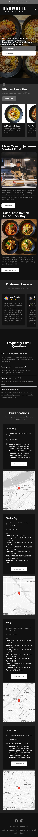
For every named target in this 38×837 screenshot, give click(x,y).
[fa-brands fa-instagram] (21, 820)
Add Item (6, 132)
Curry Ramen (11, 359)
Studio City (10, 395)
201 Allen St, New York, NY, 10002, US (20, 735)
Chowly (22, 833)
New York (17, 395)
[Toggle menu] (35, 9)
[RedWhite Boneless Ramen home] (14, 9)
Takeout (24, 382)
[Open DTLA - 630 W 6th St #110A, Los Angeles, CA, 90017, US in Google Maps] (19, 702)
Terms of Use (14, 826)
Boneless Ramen (23, 357)
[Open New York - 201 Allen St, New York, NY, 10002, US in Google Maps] (19, 790)
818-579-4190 (13, 529)
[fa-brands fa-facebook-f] (16, 820)
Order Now (9, 99)
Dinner (14, 382)
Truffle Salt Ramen (21, 359)
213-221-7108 (13, 634)
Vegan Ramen (11, 370)
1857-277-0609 (13, 440)
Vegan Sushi (20, 370)
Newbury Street (17, 393)
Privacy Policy (24, 826)
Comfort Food (19, 373)
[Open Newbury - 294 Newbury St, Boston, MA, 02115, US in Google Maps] (19, 490)
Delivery (18, 382)
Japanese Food (9, 373)
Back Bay (30, 395)
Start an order (19, 464)
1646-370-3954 (13, 739)
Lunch (9, 382)
